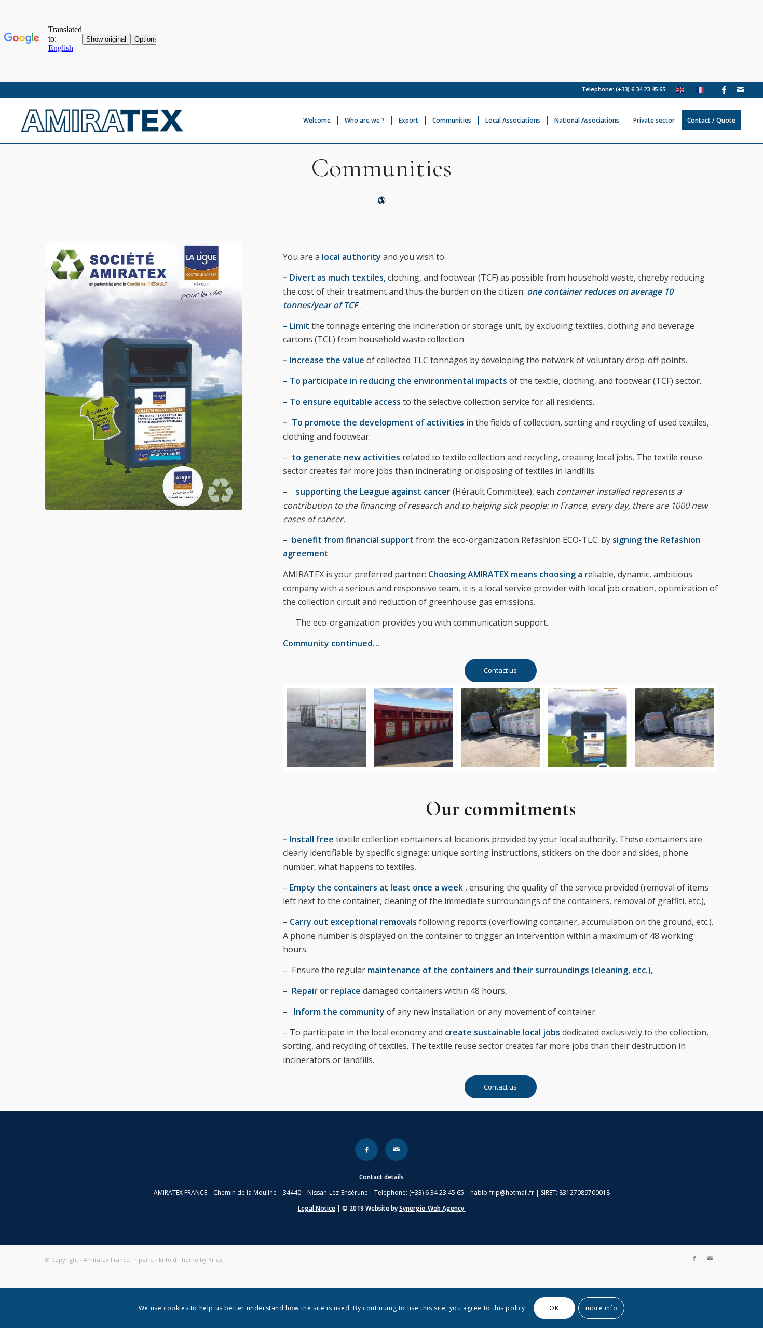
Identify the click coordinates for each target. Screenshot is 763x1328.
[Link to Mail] (740, 89)
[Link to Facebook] (724, 89)
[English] (680, 89)
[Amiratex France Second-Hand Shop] (587, 727)
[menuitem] (681, 90)
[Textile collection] (326, 727)
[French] (700, 89)
